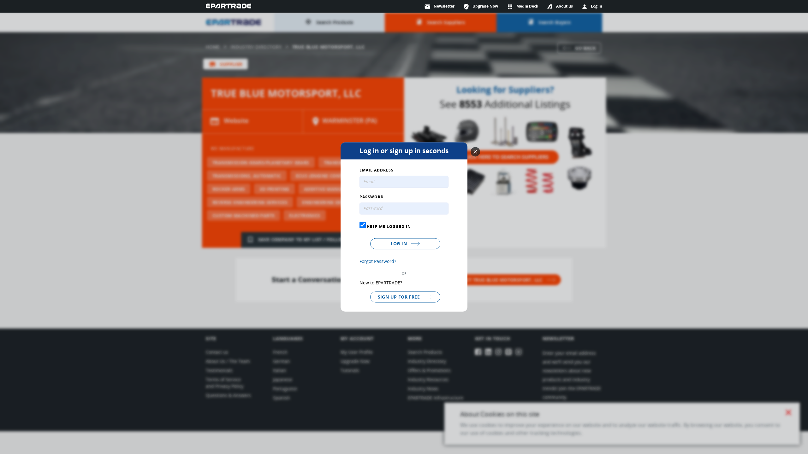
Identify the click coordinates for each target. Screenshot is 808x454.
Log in (399, 244)
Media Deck (522, 6)
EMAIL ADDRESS (376, 170)
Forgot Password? (377, 261)
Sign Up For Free (399, 297)
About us (564, 6)
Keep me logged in (388, 226)
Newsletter (439, 6)
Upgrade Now (480, 6)
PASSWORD (371, 197)
